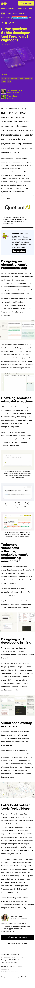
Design (4, 78)
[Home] (4, 3)
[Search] (30, 17)
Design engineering (26, 78)
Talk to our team (19, 937)
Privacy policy (5, 969)
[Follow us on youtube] (13, 23)
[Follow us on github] (10, 23)
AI (8, 78)
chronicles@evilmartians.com (10, 954)
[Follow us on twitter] (2, 23)
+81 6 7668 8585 (11, 962)
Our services (19, 251)
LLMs (9, 81)
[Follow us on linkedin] (6, 23)
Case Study (14, 78)
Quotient (17, 158)
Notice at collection (7, 973)
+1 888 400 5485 (17, 957)
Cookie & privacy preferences (9, 971)
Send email (15, 943)
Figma (4, 81)
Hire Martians (26, 3)
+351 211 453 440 (13, 960)
